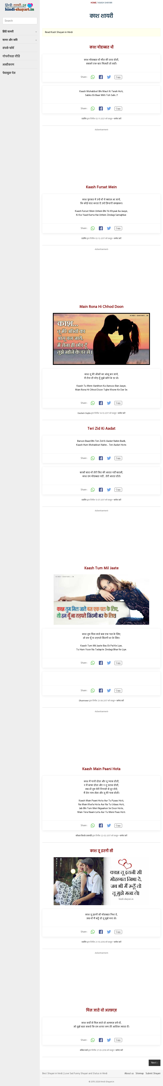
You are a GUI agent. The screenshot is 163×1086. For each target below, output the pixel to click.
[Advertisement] (101, 153)
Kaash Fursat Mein (101, 187)
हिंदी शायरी (8, 31)
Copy (118, 77)
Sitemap (140, 1073)
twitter (109, 77)
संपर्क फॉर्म (8, 48)
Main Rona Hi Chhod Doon (101, 307)
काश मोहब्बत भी (101, 47)
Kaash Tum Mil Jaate (101, 568)
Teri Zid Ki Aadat (101, 429)
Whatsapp (93, 77)
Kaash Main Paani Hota (101, 769)
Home (93, 2)
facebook (101, 77)
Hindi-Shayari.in (20, 7)
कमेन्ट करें (117, 118)
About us (129, 1073)
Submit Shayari (153, 1073)
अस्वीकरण (8, 65)
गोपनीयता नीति (11, 56)
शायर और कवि (10, 39)
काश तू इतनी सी (101, 851)
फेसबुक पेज (9, 73)
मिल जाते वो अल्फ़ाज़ (101, 1010)
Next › (154, 1063)
